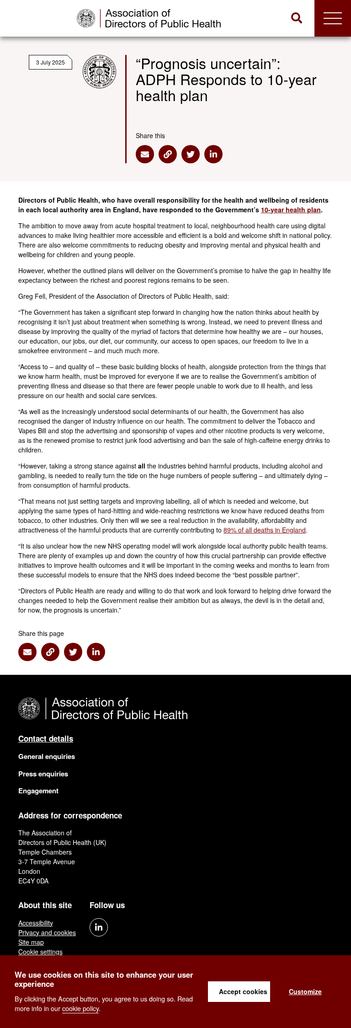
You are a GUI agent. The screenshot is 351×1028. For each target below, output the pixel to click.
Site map (31, 942)
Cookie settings (40, 951)
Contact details (45, 738)
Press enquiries (43, 774)
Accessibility (35, 922)
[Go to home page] (148, 18)
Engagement (38, 791)
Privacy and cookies (47, 932)
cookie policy (80, 1008)
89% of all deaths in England (264, 529)
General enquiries (46, 756)
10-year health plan (291, 209)
